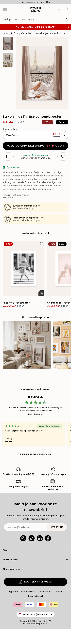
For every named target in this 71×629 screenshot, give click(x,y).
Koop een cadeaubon (38, 581)
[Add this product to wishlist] (62, 156)
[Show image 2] (8, 60)
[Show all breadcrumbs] (6, 33)
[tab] (58, 9)
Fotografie (19, 33)
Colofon (58, 591)
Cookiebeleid (44, 591)
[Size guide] (8, 156)
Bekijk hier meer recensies (35, 453)
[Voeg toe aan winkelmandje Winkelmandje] (41, 293)
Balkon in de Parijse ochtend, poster (47, 33)
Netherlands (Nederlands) (36, 614)
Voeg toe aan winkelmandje (35, 145)
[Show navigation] (5, 9)
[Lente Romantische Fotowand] (27, 345)
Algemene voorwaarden (21, 591)
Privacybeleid (35, 596)
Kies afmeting (10, 128)
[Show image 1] (8, 43)
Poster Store (42, 621)
